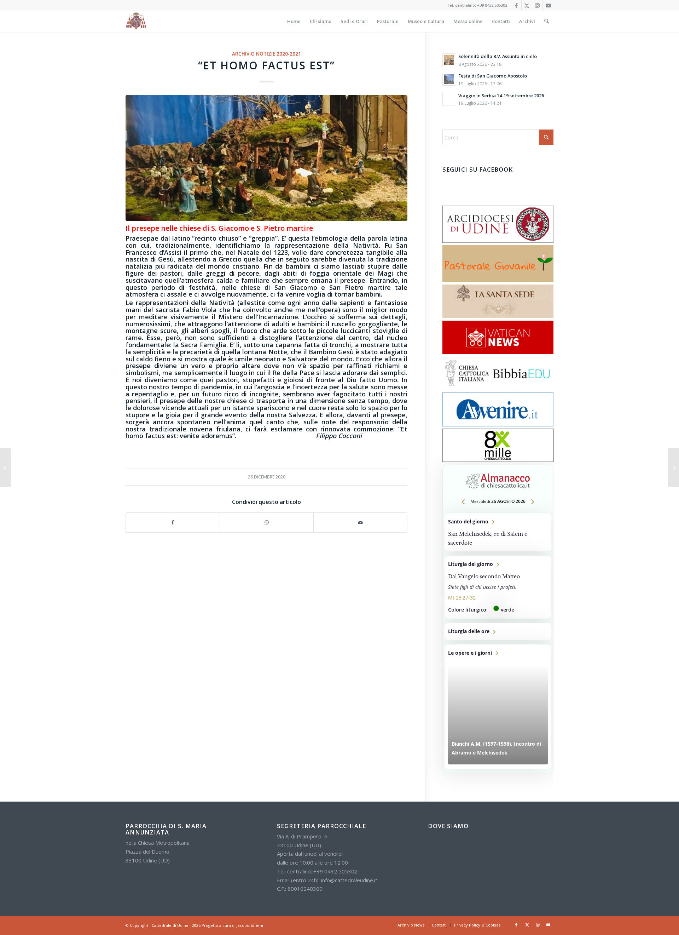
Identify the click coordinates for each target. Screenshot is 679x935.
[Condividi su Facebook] (173, 522)
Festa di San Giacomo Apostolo (492, 76)
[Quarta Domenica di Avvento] (5, 467)
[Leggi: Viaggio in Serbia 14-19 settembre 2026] (448, 99)
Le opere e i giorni (498, 706)
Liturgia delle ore (498, 631)
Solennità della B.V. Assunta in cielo (497, 56)
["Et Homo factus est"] (266, 158)
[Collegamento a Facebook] (516, 5)
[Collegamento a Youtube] (548, 5)
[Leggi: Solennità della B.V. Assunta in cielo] (448, 59)
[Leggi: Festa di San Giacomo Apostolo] (448, 79)
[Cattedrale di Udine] (136, 21)
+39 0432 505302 (492, 5)
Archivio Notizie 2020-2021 (266, 54)
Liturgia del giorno (498, 587)
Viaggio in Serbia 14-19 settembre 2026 (501, 95)
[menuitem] (294, 21)
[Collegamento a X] (527, 5)
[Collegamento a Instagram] (537, 5)
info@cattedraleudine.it (349, 880)
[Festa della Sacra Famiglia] (673, 467)
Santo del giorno (498, 532)
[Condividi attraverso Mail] (360, 522)
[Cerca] (546, 21)
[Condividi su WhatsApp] (266, 522)
